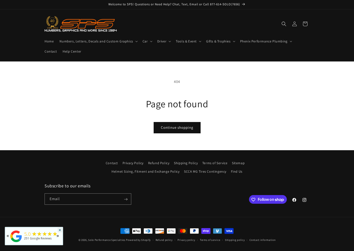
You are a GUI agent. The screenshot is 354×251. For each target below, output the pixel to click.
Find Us (237, 171)
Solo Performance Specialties (106, 240)
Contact (112, 163)
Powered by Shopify (138, 240)
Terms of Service (215, 163)
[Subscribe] (125, 199)
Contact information (262, 239)
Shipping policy (235, 239)
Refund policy (164, 239)
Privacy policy (186, 239)
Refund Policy (159, 163)
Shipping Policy (186, 163)
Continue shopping (177, 127)
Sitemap (238, 163)
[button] (98, 41)
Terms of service (210, 239)
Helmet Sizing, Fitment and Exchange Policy (145, 171)
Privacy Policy (133, 163)
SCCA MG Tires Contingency (205, 171)
